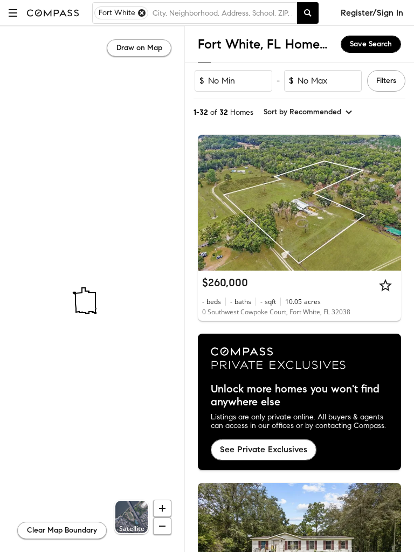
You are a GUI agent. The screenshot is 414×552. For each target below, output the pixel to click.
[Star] (385, 285)
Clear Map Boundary (62, 530)
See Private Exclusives (263, 449)
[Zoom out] (162, 526)
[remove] (141, 13)
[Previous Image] (210, 202)
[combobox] (222, 13)
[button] (13, 12)
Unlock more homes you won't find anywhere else (295, 396)
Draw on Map (139, 47)
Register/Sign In (372, 13)
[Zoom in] (162, 508)
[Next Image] (388, 202)
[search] (308, 13)
